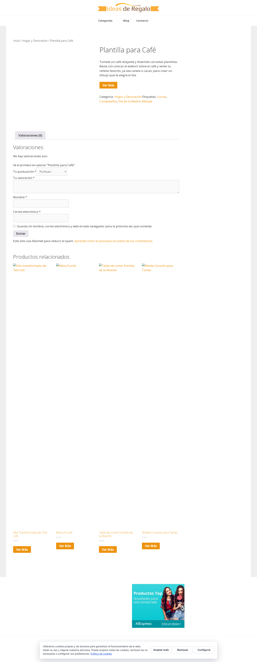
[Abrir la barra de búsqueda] (157, 20)
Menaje (147, 101)
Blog (126, 20)
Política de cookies (101, 653)
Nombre (20, 197)
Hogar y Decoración (35, 41)
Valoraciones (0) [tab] (30, 135)
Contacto (142, 20)
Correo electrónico (27, 212)
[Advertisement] (212, 55)
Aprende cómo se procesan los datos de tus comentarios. (113, 241)
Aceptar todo (161, 649)
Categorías (105, 20)
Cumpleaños (108, 101)
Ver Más (108, 85)
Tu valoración (23, 178)
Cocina (161, 97)
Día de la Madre (129, 101)
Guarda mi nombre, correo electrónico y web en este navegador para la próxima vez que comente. (84, 226)
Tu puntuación (24, 171)
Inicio (16, 41)
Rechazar (182, 649)
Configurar (204, 649)
